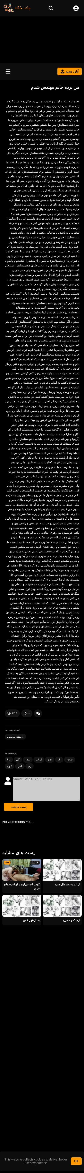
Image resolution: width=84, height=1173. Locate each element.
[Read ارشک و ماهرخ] (62, 906)
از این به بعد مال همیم (67, 884)
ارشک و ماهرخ (71, 920)
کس (20, 766)
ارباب (39, 759)
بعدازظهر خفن (31, 920)
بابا (8, 759)
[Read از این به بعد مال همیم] (62, 870)
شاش (70, 759)
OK (76, 1161)
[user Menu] (76, 8)
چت (50, 759)
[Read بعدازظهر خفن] (21, 906)
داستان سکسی (15, 736)
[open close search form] (51, 8)
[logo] (17, 11)
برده (27, 759)
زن (29, 766)
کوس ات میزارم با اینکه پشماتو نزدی (22, 886)
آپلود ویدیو (72, 71)
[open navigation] (8, 71)
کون (9, 766)
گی (18, 759)
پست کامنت (19, 807)
